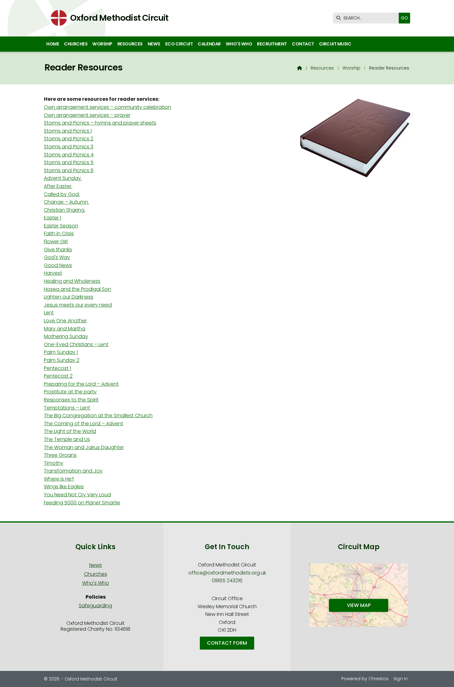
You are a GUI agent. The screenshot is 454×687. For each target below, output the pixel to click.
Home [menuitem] (52, 44)
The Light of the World (70, 431)
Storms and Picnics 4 (69, 154)
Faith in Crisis (59, 233)
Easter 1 (52, 217)
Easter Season (61, 225)
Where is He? (59, 478)
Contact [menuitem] (303, 44)
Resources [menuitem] (130, 44)
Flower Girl (56, 241)
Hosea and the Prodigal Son (77, 289)
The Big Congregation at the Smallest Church (98, 415)
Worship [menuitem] (102, 44)
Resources (322, 68)
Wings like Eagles (64, 486)
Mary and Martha (64, 328)
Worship (351, 68)
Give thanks (58, 249)
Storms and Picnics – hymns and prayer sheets (100, 122)
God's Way (57, 257)
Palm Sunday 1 (61, 352)
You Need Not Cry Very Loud (77, 494)
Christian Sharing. (64, 210)
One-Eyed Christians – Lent (76, 344)
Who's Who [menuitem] (239, 44)
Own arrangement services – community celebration (107, 107)
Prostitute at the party (70, 391)
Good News (58, 265)
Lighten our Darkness (68, 296)
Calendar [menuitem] (209, 44)
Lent (49, 312)
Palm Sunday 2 (61, 360)
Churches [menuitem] (75, 44)
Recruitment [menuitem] (272, 44)
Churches (95, 574)
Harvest (53, 273)
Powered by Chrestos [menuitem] (365, 679)
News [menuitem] (154, 44)
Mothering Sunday (66, 336)
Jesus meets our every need (78, 304)
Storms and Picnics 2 (68, 138)
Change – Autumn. (66, 202)
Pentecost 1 (57, 368)
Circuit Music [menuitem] (335, 44)
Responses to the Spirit (71, 399)
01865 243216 (227, 580)
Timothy (53, 463)
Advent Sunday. (63, 178)
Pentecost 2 (58, 376)
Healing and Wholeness (72, 281)
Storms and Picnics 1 (68, 130)
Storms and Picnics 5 (69, 162)
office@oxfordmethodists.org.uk (227, 572)
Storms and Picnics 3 (68, 146)
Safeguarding (95, 605)
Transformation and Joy (73, 470)
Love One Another (65, 320)
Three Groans (60, 455)
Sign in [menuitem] (400, 679)
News (95, 565)
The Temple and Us (67, 439)
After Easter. (58, 186)
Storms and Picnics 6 (69, 170)
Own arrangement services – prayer (87, 115)
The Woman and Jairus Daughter (84, 447)
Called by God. (62, 194)
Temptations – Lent (67, 407)
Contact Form (227, 643)
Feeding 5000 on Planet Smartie (82, 502)
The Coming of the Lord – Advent (83, 423)
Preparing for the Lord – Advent (81, 384)
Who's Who (95, 583)
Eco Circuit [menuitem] (179, 44)
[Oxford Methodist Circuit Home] (57, 18)
